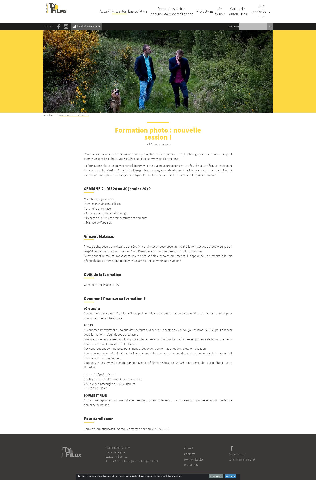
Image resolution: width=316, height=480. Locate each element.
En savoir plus (216, 476)
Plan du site (191, 465)
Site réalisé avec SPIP (242, 460)
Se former (220, 11)
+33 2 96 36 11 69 (119, 461)
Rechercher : (233, 26)
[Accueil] (56, 4)
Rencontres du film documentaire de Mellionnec (172, 11)
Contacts (49, 26)
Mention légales (193, 459)
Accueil (105, 11)
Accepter (230, 476)
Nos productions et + (261, 11)
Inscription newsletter (89, 26)
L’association (137, 11)
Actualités (119, 11)
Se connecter (237, 454)
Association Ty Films (118, 448)
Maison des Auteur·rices (238, 11)
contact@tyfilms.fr (147, 461)
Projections (205, 11)
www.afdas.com (111, 358)
